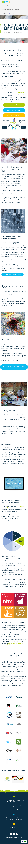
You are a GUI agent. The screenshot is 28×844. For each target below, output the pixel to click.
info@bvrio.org (18, 817)
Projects (15, 5)
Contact (16, 9)
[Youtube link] (17, 834)
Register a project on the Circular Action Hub (14, 367)
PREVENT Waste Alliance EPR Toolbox (12, 274)
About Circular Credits (14, 105)
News (19, 5)
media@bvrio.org (18, 819)
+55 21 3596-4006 (14, 827)
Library (3, 9)
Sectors (9, 5)
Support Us (10, 9)
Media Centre (4, 13)
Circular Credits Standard (14, 110)
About (3, 5)
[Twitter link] (10, 834)
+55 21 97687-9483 (14, 829)
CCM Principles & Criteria (14, 115)
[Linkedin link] (14, 834)
